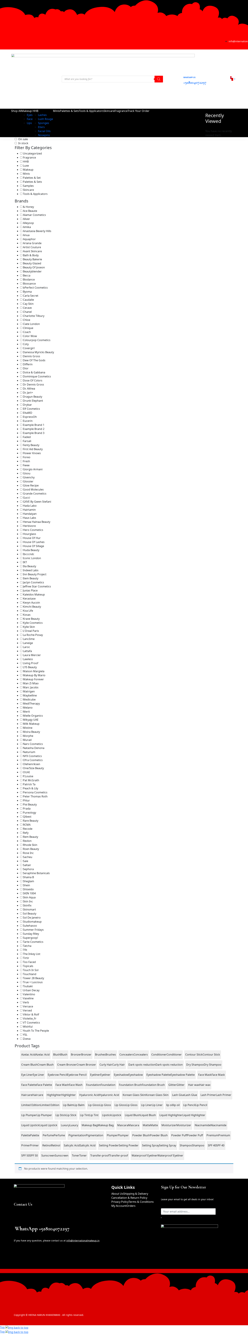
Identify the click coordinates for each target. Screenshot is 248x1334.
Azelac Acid (42, 1054)
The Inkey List (31, 954)
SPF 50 (34, 1155)
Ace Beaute (30, 211)
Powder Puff (195, 1135)
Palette (34, 1135)
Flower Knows (32, 453)
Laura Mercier (32, 655)
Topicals (28, 966)
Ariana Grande (32, 243)
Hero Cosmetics (33, 530)
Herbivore (29, 526)
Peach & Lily (30, 788)
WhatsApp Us (189, 77)
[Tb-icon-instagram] (32, 1258)
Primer (34, 1145)
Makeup (28, 169)
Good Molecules (33, 489)
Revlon (27, 841)
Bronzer (86, 1054)
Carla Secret (30, 295)
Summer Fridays (33, 930)
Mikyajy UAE (30, 720)
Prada (27, 808)
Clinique (28, 328)
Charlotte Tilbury (33, 316)
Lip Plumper (44, 1115)
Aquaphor (29, 239)
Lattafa (27, 651)
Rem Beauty (30, 837)
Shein (26, 885)
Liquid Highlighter (193, 1115)
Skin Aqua (29, 897)
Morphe (28, 736)
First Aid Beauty (33, 449)
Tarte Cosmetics (33, 942)
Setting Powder (129, 1145)
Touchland (29, 974)
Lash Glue (191, 1095)
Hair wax (204, 1085)
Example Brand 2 (33, 429)
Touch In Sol (30, 970)
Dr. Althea (29, 388)
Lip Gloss (105, 1105)
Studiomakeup (32, 921)
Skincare (28, 190)
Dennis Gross (31, 356)
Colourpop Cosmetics (36, 340)
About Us (117, 1194)
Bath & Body (31, 255)
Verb (26, 1002)
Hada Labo (30, 505)
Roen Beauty (31, 849)
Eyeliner (105, 1075)
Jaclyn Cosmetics (33, 582)
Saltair (27, 865)
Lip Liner (157, 1105)
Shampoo (198, 1145)
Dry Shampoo (212, 1064)
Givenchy (29, 477)
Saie (25, 861)
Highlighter (68, 1095)
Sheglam (28, 881)
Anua (26, 235)
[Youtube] (19, 42)
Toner (83, 1155)
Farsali (27, 441)
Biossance (29, 283)
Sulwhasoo (30, 925)
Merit (26, 711)
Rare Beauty (30, 820)
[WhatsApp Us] (185, 73)
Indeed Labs (30, 570)
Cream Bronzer (86, 1064)
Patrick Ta (29, 784)
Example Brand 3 (33, 433)
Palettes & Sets (32, 182)
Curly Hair (118, 1064)
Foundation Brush (153, 1085)
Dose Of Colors (32, 380)
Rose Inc (28, 853)
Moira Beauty (31, 732)
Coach (27, 332)
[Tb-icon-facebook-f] (19, 1258)
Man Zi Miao (31, 683)
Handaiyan (30, 514)
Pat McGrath (31, 780)
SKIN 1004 (29, 893)
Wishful (28, 1026)
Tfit (25, 950)
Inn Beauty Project (34, 574)
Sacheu (27, 857)
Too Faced (29, 962)
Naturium (29, 752)
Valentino (29, 994)
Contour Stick (211, 1054)
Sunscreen (61, 1155)
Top (2, 1327)
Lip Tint (94, 1115)
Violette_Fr (29, 1018)
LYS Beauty (30, 667)
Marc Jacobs (30, 687)
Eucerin (28, 421)
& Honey (28, 207)
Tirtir (26, 958)
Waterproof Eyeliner (170, 1155)
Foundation (108, 1085)
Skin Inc (28, 901)
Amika (27, 227)
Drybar (27, 405)
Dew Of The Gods (34, 360)
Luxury (74, 1125)
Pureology (29, 812)
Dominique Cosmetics (37, 376)
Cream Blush (45, 1064)
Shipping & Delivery (135, 1194)
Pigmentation (94, 1135)
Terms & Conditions (141, 1202)
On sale (23, 139)
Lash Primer (223, 1095)
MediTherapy (31, 703)
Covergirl (29, 348)
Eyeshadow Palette (183, 1075)
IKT (25, 562)
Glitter (180, 1085)
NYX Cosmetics (32, 756)
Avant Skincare (32, 251)
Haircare (37, 1095)
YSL (25, 1035)
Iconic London (32, 558)
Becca (26, 275)
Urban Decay (31, 990)
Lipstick (116, 1115)
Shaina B (28, 877)
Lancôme (29, 639)
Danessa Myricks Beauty (38, 352)
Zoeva (27, 1039)
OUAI (26, 772)
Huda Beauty (31, 550)
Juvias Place (30, 590)
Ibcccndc (28, 554)
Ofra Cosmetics (33, 760)
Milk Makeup (31, 724)
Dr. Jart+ (28, 392)
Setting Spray (167, 1145)
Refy (26, 833)
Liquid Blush (148, 1115)
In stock (23, 143)
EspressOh (30, 417)
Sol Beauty (29, 913)
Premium (224, 1135)
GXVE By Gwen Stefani (37, 501)
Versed (27, 1010)
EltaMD (27, 413)
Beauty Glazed (32, 263)
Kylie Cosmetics (33, 623)
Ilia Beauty (29, 566)
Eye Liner (38, 1075)
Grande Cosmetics (34, 493)
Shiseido (28, 889)
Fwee (26, 465)
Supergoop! (30, 938)
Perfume (59, 1135)
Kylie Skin (29, 627)
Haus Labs (29, 518)
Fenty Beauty (31, 445)
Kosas (27, 615)
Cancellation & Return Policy (129, 1198)
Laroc (26, 647)
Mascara (133, 1125)
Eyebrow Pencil (77, 1075)
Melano (28, 707)
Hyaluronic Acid (109, 1095)
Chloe (26, 320)
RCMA (27, 825)
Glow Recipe (31, 485)
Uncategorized (32, 153)
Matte (154, 1125)
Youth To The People (36, 1030)
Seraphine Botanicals (36, 873)
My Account (118, 1206)
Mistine (27, 728)
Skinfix (27, 905)
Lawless (28, 659)
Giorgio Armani (33, 469)
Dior (26, 368)
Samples (28, 186)
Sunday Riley (31, 934)
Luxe (26, 165)
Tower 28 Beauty (33, 978)
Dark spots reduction (169, 1064)
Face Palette (44, 1085)
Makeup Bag (106, 1125)
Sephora (28, 869)
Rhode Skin (30, 845)
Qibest (27, 816)
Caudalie (28, 300)
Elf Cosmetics (31, 409)
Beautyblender (32, 271)
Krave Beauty (31, 619)
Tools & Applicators (35, 194)
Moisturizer (183, 1125)
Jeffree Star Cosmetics (37, 586)
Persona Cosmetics (35, 792)
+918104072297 (194, 82)
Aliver (26, 219)
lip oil (176, 1105)
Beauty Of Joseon (34, 267)
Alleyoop (28, 223)
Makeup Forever (33, 679)
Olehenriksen (31, 764)
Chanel (27, 312)
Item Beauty (30, 578)
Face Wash (75, 1085)
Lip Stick (71, 1115)
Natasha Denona (33, 748)
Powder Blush (159, 1135)
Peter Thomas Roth (35, 796)
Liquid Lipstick (48, 1125)
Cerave (27, 308)
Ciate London (31, 324)
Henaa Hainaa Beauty (36, 522)
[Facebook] (6, 42)
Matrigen (29, 691)
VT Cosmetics (31, 1022)
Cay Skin (28, 304)
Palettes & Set (32, 178)
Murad (27, 740)
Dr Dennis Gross (33, 384)
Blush (63, 1054)
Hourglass (29, 534)
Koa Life (28, 610)
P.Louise (28, 776)
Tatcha (27, 946)
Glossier (28, 481)
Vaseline (28, 998)
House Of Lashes (34, 542)
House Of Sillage (33, 546)
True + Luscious (33, 982)
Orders (130, 1206)
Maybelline (30, 695)
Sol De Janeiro (32, 917)
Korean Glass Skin (157, 1095)
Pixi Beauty (30, 804)
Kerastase (29, 598)
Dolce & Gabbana (34, 372)
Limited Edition (49, 1105)
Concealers (141, 1054)
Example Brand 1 (33, 425)
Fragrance (29, 157)
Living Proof (30, 663)
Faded (27, 437)
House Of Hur (32, 538)
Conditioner (174, 1054)
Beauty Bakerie (32, 259)
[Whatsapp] (15, 42)
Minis (26, 173)
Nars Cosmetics (33, 744)
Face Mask (218, 1075)
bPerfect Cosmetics (35, 287)
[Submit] (161, 1217)
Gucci (26, 497)
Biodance (29, 279)
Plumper (123, 1135)
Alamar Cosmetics (34, 215)
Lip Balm (79, 1105)
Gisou (26, 473)
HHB (26, 161)
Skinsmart (29, 909)
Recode (27, 829)
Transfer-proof (118, 1155)
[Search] (159, 79)
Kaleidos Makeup (34, 594)
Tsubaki (28, 986)
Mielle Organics (33, 715)
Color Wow (30, 336)
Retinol (55, 1145)
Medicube (29, 699)
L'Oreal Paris (31, 631)
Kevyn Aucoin (31, 602)
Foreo (26, 457)
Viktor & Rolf (31, 1014)
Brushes (110, 1054)
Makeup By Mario (34, 675)
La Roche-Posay (33, 635)
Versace (28, 1006)
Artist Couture (32, 247)
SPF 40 (220, 1145)
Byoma (27, 291)
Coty (26, 344)
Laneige (28, 643)
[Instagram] (10, 42)
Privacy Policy (120, 1202)
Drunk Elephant (33, 400)
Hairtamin (29, 510)
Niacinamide (218, 1125)
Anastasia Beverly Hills (37, 231)
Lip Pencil (201, 1105)
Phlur (26, 800)
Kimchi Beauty (32, 606)
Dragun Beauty (32, 396)
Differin (28, 364)
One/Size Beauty (33, 768)
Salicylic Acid (87, 1145)
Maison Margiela (33, 671)
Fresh (26, 461)
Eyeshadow (135, 1075)
